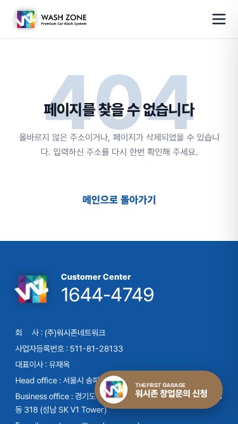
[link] (48, 19)
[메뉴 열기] (219, 19)
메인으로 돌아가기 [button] (119, 200)
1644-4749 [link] (107, 294)
